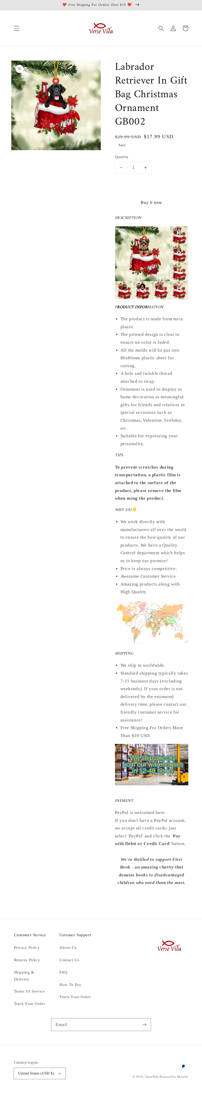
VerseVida (152, 1076)
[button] (17, 28)
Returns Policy (27, 960)
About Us (68, 947)
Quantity (122, 157)
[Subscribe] (145, 1024)
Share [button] (126, 897)
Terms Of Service (29, 991)
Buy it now (151, 202)
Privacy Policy (27, 947)
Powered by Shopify (174, 1076)
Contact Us (69, 960)
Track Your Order (29, 1004)
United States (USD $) (36, 1073)
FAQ (63, 972)
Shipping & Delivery (24, 975)
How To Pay (70, 985)
